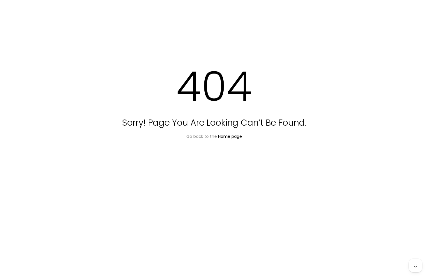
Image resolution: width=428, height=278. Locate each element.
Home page (230, 136)
